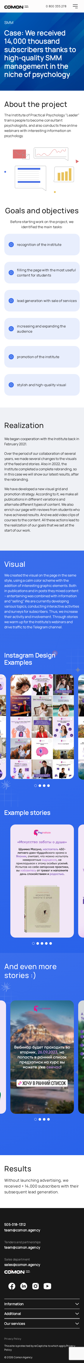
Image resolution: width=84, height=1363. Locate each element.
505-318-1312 (15, 1224)
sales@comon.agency (22, 1264)
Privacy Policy (12, 1339)
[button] (35, 785)
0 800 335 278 (56, 6)
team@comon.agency (22, 1230)
